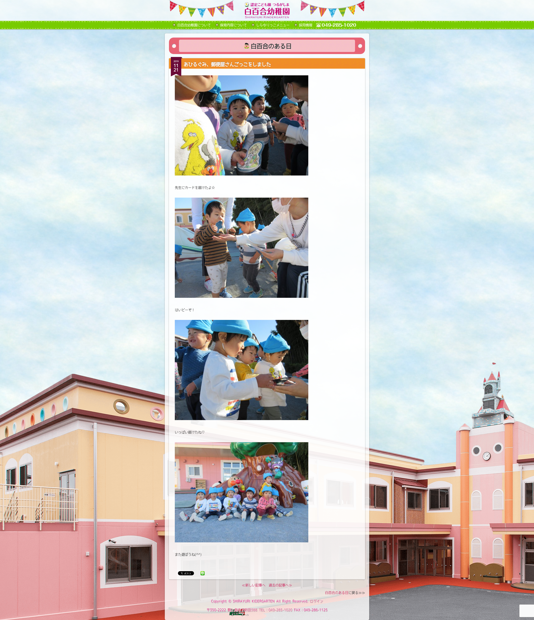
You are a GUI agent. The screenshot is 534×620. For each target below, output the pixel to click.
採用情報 (305, 25)
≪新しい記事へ (253, 585)
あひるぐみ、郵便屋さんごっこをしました (227, 64)
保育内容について (233, 25)
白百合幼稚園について (194, 25)
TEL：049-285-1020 (275, 609)
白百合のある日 (336, 592)
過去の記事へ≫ (280, 585)
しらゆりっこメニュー (273, 25)
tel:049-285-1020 (339, 25)
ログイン (316, 601)
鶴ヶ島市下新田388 (242, 609)
